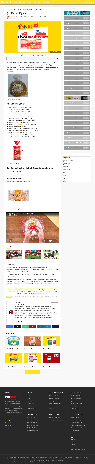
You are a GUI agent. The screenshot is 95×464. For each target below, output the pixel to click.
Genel (64, 168)
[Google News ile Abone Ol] (41, 55)
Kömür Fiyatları (52, 406)
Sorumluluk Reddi (31, 408)
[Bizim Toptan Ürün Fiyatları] (77, 38)
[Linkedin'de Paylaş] (40, 326)
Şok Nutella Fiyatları (52, 288)
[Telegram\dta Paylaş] (47, 326)
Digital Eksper (32, 462)
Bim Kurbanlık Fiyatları (12, 261)
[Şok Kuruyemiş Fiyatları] (32, 358)
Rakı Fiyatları (8, 428)
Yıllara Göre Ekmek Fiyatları (56, 420)
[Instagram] (84, 2)
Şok (7, 175)
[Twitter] (82, 2)
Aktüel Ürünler (17, 296)
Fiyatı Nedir (6, 2)
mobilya (73, 447)
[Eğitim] (77, 48)
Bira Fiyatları (8, 425)
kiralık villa (73, 439)
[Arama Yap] (76, 2)
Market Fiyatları (27, 2)
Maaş (64, 175)
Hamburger (21, 124)
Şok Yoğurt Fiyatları (10, 350)
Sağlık (64, 181)
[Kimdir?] (77, 83)
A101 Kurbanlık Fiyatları (31, 261)
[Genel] (77, 63)
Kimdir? (65, 172)
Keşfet (64, 171)
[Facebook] (79, 2)
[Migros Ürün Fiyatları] (77, 108)
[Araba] (77, 23)
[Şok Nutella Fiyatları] (51, 358)
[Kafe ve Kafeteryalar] (77, 73)
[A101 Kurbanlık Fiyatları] (33, 254)
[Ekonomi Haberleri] (77, 53)
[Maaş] (77, 93)
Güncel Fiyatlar (17, 2)
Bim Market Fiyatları (76, 395)
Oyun (64, 178)
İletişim (29, 395)
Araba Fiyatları (66, 157)
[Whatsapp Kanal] (94, 2)
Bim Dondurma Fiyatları (32, 420)
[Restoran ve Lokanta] (77, 128)
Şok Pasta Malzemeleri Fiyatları (27, 290)
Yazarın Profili (54, 301)
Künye (28, 398)
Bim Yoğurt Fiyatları (32, 422)
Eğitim (64, 165)
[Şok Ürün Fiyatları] (77, 138)
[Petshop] (77, 123)
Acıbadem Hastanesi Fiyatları (78, 425)
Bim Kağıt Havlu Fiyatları (33, 430)
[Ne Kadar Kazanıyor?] (77, 113)
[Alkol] (77, 18)
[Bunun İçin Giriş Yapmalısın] (21, 55)
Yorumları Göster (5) (32, 371)
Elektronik (65, 166)
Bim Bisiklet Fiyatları (48, 261)
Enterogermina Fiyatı (76, 420)
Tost (17, 114)
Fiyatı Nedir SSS (31, 403)
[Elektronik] (77, 58)
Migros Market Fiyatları (76, 403)
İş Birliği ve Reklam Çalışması (78, 449)
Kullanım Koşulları (31, 406)
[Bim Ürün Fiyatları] (77, 33)
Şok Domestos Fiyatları (25, 288)
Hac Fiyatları (52, 408)
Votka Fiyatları (8, 422)
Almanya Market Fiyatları (55, 395)
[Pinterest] (91, 2)
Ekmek (23, 296)
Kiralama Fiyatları (67, 174)
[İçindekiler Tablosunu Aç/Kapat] (56, 58)
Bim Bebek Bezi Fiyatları (33, 425)
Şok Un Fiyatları (28, 350)
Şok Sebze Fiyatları (14, 291)
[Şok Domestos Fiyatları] (51, 341)
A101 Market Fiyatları (76, 398)
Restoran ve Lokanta (68, 162)
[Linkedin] (89, 2)
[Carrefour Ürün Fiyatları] (77, 43)
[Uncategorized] (77, 148)
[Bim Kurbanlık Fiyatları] (14, 254)
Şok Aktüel (31, 296)
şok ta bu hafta (54, 296)
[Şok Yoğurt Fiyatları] (13, 341)
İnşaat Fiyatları (66, 169)
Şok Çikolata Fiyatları (10, 366)
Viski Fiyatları (8, 420)
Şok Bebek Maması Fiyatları (41, 293)
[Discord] (87, 2)
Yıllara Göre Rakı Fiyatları (55, 417)
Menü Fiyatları (37, 2)
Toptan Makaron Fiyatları (55, 403)
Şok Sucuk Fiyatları (13, 290)
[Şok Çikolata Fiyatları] (13, 358)
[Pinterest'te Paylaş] (32, 326)
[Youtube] (21, 304)
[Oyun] (77, 118)
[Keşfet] (77, 78)
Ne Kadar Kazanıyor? (68, 177)
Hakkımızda (30, 401)
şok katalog (38, 296)
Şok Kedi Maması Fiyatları (43, 291)
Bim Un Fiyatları (31, 417)
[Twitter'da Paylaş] (17, 326)
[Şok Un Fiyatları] (32, 341)
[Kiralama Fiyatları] (77, 88)
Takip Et (20, 322)
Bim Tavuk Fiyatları (31, 427)
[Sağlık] (77, 133)
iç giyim (73, 442)
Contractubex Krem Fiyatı (77, 427)
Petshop (65, 180)
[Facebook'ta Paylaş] (9, 326)
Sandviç (18, 132)
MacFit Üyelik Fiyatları (54, 401)
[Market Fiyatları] (77, 98)
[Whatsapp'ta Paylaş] (25, 326)
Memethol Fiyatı (75, 417)
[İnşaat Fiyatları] (77, 68)
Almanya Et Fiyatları (54, 398)
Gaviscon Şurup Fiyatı (76, 422)
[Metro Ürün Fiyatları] (77, 103)
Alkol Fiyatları (46, 2)
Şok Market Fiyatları (76, 401)
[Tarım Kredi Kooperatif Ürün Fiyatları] (77, 143)
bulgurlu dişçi (74, 444)
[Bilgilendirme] (77, 28)
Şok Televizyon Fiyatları (39, 288)
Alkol (64, 158)
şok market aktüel (46, 296)
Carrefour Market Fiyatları (77, 406)
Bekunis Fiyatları (75, 430)
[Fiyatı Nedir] (12, 312)
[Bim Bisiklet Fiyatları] (51, 254)
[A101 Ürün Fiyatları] (77, 13)
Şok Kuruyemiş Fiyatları (30, 366)
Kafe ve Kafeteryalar (68, 160)
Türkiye (8, 267)
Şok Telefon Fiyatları (12, 288)
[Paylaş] (55, 326)
